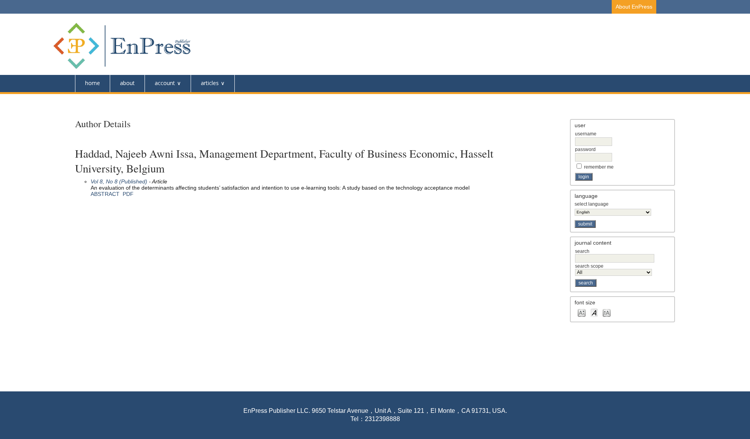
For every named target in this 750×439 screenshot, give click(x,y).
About (127, 83)
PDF (128, 194)
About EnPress (634, 7)
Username (585, 134)
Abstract (105, 194)
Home (92, 83)
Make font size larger (607, 312)
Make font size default (594, 312)
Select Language (592, 204)
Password (585, 149)
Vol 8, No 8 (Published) (119, 181)
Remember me (599, 167)
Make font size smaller (582, 312)
